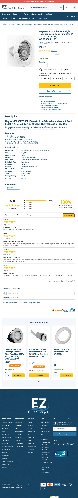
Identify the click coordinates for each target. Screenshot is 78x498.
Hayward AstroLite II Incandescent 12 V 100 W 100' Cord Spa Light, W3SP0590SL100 (38, 353)
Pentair (30, 422)
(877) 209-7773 (46, 2)
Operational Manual (13, 189)
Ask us (57, 54)
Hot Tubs (48, 14)
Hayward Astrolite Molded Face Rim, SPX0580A (61, 351)
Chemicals (6, 14)
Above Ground (36, 14)
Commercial (36, 18)
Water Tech (31, 437)
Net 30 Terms (6, 437)
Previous (3, 354)
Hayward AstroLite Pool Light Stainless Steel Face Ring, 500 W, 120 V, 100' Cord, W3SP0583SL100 (14, 354)
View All (30, 452)
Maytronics (31, 431)
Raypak (30, 428)
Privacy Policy (6, 465)
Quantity (42, 62)
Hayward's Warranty (54, 109)
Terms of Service (7, 462)
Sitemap (4, 468)
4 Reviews (54, 51)
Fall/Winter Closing (9, 18)
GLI (29, 434)
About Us (5, 428)
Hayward (30, 425)
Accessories (24, 18)
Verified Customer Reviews (5, 456)
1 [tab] (38, 381)
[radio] (39, 200)
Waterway (31, 443)
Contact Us (5, 434)
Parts (26, 14)
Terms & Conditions (16, 487)
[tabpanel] (15, 353)
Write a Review (69, 215)
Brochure (10, 187)
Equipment (17, 14)
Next (74, 354)
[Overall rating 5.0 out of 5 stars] (44, 51)
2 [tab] (39, 381)
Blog (45, 18)
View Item (39, 375)
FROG (29, 440)
